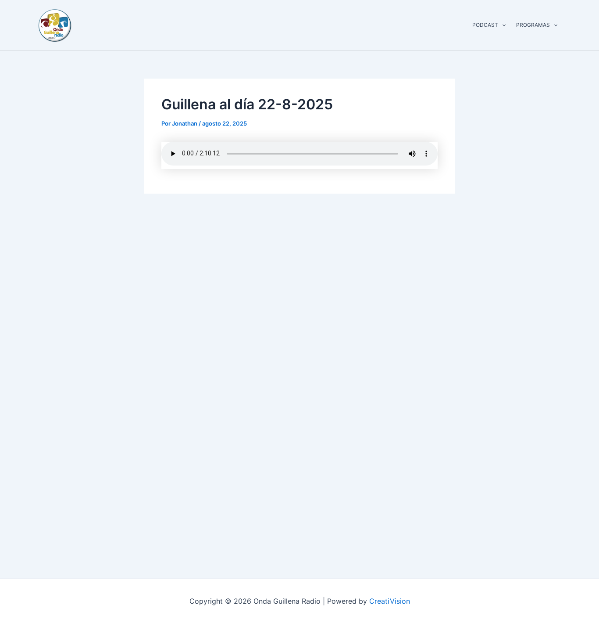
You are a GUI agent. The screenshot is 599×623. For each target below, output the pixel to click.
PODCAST (485, 25)
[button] (502, 25)
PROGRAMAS (533, 25)
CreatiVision (389, 601)
